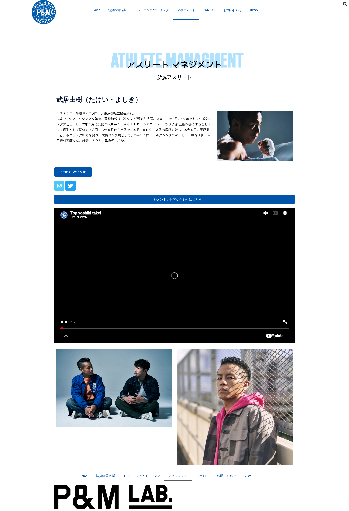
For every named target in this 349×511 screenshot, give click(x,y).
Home (96, 10)
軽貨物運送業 (117, 10)
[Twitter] (70, 186)
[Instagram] (59, 186)
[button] (73, 172)
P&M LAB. (209, 10)
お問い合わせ (233, 10)
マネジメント (186, 10)
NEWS (254, 10)
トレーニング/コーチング (152, 10)
